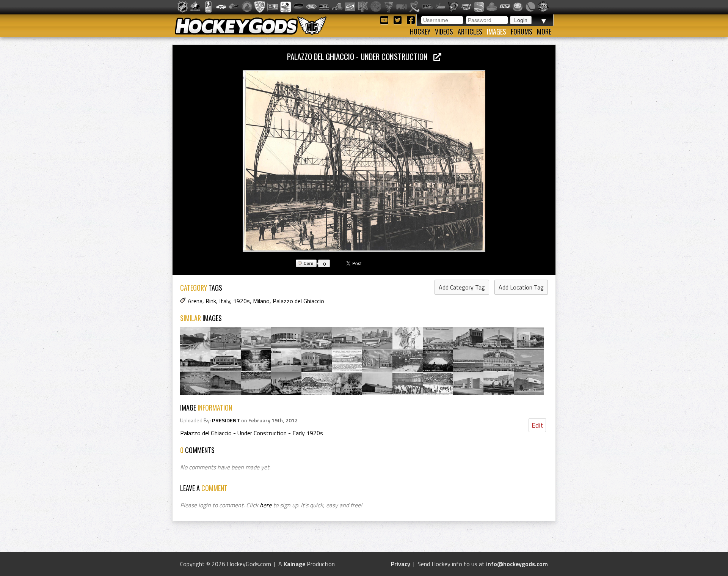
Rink (211, 300)
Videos (444, 31)
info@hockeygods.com (517, 563)
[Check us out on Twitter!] (398, 19)
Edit (537, 425)
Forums (521, 31)
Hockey (420, 31)
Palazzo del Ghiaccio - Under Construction (360, 56)
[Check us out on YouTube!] (385, 19)
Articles (470, 31)
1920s (241, 300)
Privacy (400, 563)
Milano (261, 300)
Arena (195, 300)
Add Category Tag (462, 287)
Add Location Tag (521, 287)
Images (496, 31)
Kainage (294, 563)
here (265, 505)
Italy (224, 300)
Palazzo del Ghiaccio (298, 300)
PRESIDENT (226, 420)
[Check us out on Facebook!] (410, 19)
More (544, 31)
